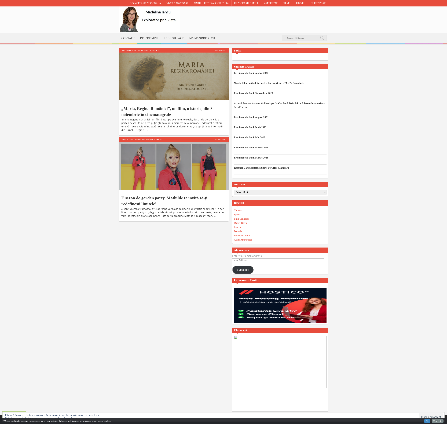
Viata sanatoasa (177, 3)
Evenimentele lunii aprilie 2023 (251, 147)
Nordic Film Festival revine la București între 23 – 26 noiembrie (269, 83)
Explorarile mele (246, 3)
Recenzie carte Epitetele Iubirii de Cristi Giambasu (261, 168)
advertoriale (128, 139)
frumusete (143, 50)
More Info (437, 421)
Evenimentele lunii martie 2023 (251, 157)
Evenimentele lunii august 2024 (251, 73)
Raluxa (237, 227)
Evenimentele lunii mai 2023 (249, 137)
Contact (128, 38)
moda (159, 139)
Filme (286, 3)
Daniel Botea (240, 223)
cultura (126, 50)
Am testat (270, 3)
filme (133, 50)
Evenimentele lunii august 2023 (251, 117)
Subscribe (243, 269)
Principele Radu (242, 235)
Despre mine (149, 38)
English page (174, 38)
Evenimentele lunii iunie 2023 (250, 127)
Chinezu (238, 210)
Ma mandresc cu (202, 38)
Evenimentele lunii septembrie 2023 (253, 93)
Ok (427, 421)
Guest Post (318, 3)
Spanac (237, 214)
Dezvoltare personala (145, 3)
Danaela (238, 231)
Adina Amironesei (243, 239)
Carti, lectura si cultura (211, 3)
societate (154, 50)
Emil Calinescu (241, 218)
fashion (140, 139)
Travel (300, 3)
